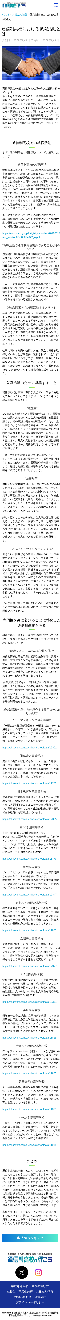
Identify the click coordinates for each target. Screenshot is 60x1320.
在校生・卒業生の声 (20, 1291)
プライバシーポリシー (30, 1302)
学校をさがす (19, 1286)
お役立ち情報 (44, 1291)
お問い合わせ (22, 1297)
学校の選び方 (40, 1286)
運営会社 (40, 1297)
